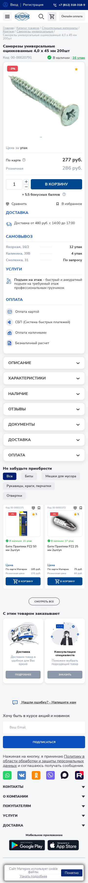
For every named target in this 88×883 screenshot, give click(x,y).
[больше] (26, 181)
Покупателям (17, 806)
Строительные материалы (60, 28)
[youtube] (79, 775)
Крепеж (8, 31)
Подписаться (44, 742)
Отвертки (14, 495)
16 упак (78, 57)
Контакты (13, 786)
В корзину (56, 184)
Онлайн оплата (72, 16)
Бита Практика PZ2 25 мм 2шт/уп (62, 548)
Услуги (10, 815)
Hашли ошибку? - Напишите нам (48, 702)
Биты (29, 476)
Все (10, 476)
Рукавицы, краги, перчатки (29, 486)
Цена (9, 565)
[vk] (21, 775)
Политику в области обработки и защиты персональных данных (44, 761)
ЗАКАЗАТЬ (65, 674)
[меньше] (26, 186)
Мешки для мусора (60, 476)
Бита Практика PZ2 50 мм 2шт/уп (21, 548)
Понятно (72, 873)
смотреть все (44, 601)
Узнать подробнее (33, 876)
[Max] (65, 775)
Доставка (13, 825)
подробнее (23, 674)
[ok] (36, 775)
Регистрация (33, 4)
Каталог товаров (27, 28)
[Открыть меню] (7, 16)
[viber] (50, 775)
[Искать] (41, 17)
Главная (8, 28)
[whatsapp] (7, 775)
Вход (14, 4)
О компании (15, 796)
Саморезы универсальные (35, 31)
